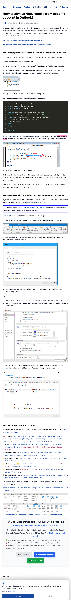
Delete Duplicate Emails (13, 455)
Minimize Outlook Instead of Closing (24, 466)
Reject (51, 596)
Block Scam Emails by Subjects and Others (46, 453)
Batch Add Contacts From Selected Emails (35, 475)
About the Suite (24, 550)
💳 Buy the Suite (35, 556)
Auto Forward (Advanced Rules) (51, 444)
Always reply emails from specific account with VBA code (23, 40)
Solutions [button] (6, 7)
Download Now (41, 510)
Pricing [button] (27, 7)
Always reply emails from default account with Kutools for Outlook (27, 45)
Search (65, 7)
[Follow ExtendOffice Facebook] (4, 576)
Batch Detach (33, 458)
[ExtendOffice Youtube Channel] (13, 576)
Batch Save (22, 458)
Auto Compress (18, 461)
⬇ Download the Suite (44, 550)
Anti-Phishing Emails (48, 469)
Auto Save (57, 458)
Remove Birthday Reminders (32, 478)
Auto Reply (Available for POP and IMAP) (33, 442)
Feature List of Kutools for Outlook (19, 510)
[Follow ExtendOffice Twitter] (8, 576)
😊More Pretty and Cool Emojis (28, 464)
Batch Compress (46, 458)
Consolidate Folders (46, 455)
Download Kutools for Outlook (36, 208)
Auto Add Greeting (13, 447)
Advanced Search (30, 455)
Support (53, 7)
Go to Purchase (56, 510)
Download (17, 7)
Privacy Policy (12, 591)
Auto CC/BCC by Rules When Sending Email (22, 444)
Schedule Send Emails (57, 442)
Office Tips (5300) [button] (40, 7)
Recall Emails (24, 453)
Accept (18, 596)
